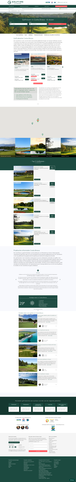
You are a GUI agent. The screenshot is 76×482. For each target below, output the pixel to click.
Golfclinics (25, 463)
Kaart (26, 34)
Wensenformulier (52, 451)
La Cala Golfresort (42, 469)
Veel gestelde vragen (53, 446)
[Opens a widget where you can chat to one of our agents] (72, 480)
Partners (50, 444)
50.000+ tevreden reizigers (46, 8)
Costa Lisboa (56, 461)
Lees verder (48, 322)
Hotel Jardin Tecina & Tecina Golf (44, 473)
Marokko (10, 466)
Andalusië (55, 466)
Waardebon (51, 448)
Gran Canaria (56, 463)
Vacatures (51, 450)
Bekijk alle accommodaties (38, 83)
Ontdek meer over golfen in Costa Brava (52, 34)
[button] (42, 135)
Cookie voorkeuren (52, 452)
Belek (55, 464)
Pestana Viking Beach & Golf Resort (45, 468)
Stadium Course (37, 231)
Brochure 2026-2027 (52, 443)
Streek (30, 22)
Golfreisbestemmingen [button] (24, 6)
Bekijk (27, 76)
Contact (50, 442)
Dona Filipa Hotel (42, 463)
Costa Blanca (56, 462)
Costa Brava (19, 54)
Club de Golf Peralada (38, 167)
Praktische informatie (38, 34)
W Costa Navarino (42, 477)
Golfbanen (37, 6)
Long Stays (26, 466)
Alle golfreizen (11, 6)
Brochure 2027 (11, 8)
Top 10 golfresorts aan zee (43, 330)
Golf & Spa (26, 462)
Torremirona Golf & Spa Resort (53, 65)
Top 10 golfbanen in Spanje (43, 373)
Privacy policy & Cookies (53, 449)
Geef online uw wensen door (14, 442)
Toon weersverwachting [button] (38, 309)
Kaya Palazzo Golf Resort (43, 470)
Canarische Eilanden (12, 463)
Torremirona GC (37, 199)
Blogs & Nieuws (51, 438)
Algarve (55, 467)
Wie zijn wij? (51, 441)
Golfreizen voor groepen (28, 470)
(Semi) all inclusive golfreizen (29, 461)
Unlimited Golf (26, 468)
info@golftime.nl (21, 448)
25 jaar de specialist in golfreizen (28, 8)
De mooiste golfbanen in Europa (44, 359)
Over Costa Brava (19, 34)
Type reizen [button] (46, 6)
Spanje (50, 40)
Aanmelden (38, 451)
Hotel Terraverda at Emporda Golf (38, 65)
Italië (9, 467)
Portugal (10, 461)
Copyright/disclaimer (52, 447)
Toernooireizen (26, 467)
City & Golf (25, 469)
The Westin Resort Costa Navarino (45, 472)
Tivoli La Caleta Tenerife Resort (44, 464)
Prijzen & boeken (37, 179)
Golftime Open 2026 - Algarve (44, 478)
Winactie (50, 439)
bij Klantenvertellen (64, 8)
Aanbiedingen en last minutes (61, 6)
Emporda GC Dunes (38, 183)
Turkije (10, 464)
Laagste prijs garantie (53, 440)
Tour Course (36, 215)
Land (10, 22)
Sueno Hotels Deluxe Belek (43, 471)
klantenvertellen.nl (22, 450)
